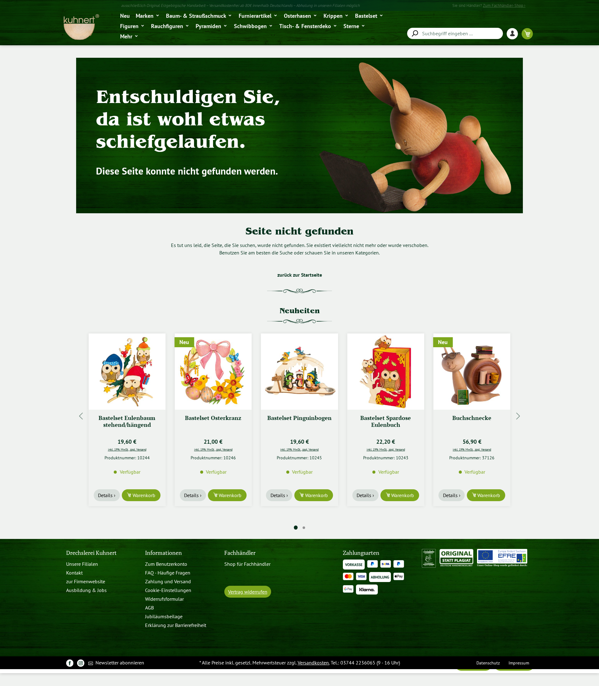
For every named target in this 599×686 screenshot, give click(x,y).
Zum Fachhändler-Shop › (504, 5)
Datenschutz (488, 663)
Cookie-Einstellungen (168, 590)
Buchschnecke (385, 418)
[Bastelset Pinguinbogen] (213, 371)
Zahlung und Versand (168, 581)
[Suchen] (414, 33)
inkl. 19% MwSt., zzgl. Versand (127, 449)
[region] (299, 416)
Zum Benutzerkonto (166, 564)
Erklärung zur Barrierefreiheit (175, 625)
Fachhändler (240, 552)
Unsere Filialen (82, 564)
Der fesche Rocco (472, 418)
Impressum (519, 663)
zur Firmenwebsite (85, 581)
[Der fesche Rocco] (471, 371)
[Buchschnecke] (385, 371)
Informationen (163, 552)
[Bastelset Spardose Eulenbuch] (299, 371)
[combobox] (455, 33)
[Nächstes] (518, 416)
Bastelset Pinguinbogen (213, 418)
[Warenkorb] (527, 34)
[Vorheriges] (80, 416)
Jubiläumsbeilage (164, 616)
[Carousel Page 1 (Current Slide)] (296, 528)
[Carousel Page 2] (304, 527)
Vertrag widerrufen (247, 592)
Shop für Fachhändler (247, 564)
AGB (149, 608)
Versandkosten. (313, 662)
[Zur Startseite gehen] (81, 27)
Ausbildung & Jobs (86, 590)
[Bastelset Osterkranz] (127, 371)
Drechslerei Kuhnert (91, 552)
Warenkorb (143, 495)
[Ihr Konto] (514, 34)
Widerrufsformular (164, 599)
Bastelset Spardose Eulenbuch (299, 421)
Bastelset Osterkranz (127, 418)
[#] (69, 662)
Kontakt (74, 573)
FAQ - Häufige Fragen (167, 573)
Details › (106, 495)
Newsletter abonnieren (119, 662)
